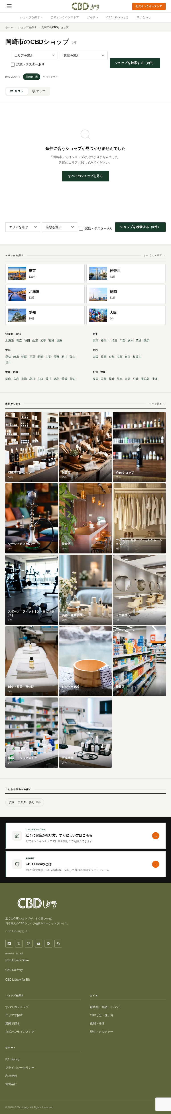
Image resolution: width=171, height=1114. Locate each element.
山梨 (48, 356)
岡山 (8, 378)
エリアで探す (14, 1015)
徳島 (56, 378)
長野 (56, 356)
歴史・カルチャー (101, 1031)
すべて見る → (157, 403)
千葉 (122, 340)
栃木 (130, 340)
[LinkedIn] (9, 943)
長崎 (111, 378)
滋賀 (119, 356)
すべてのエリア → (155, 255)
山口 (40, 378)
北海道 (9, 340)
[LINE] (48, 943)
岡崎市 (31, 76)
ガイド (92, 17)
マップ (40, 91)
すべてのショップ (16, 1007)
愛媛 (64, 378)
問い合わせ (144, 17)
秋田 (27, 340)
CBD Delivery (14, 970)
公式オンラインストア (149, 6)
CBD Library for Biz (17, 979)
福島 (59, 340)
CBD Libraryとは (117, 17)
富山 (72, 356)
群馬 (146, 340)
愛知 (8, 356)
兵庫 (103, 356)
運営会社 (11, 1084)
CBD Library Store (17, 960)
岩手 (43, 340)
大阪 (95, 356)
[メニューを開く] (9, 6)
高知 (72, 378)
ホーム (9, 27)
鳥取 (24, 378)
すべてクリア (50, 76)
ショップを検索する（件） (135, 63)
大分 (127, 378)
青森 (19, 340)
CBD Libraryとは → (18, 931)
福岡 (95, 378)
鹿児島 (145, 378)
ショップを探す (31, 17)
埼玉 (114, 340)
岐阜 (16, 356)
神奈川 (105, 340)
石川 (64, 356)
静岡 (24, 356)
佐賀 (103, 378)
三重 (32, 356)
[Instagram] (29, 943)
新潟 (40, 356)
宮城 (51, 340)
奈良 (127, 356)
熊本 (119, 378)
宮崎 (135, 378)
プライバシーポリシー (19, 1067)
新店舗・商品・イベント (106, 1007)
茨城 (138, 340)
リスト (19, 91)
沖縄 (154, 378)
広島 (16, 378)
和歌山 (137, 356)
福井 (8, 362)
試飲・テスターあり (30, 64)
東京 (95, 340)
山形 (35, 340)
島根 (32, 378)
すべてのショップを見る (85, 176)
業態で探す (12, 1023)
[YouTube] (38, 943)
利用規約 (11, 1075)
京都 (111, 356)
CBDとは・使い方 (101, 1015)
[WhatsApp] (58, 943)
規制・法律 (97, 1023)
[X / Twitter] (19, 943)
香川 (48, 378)
